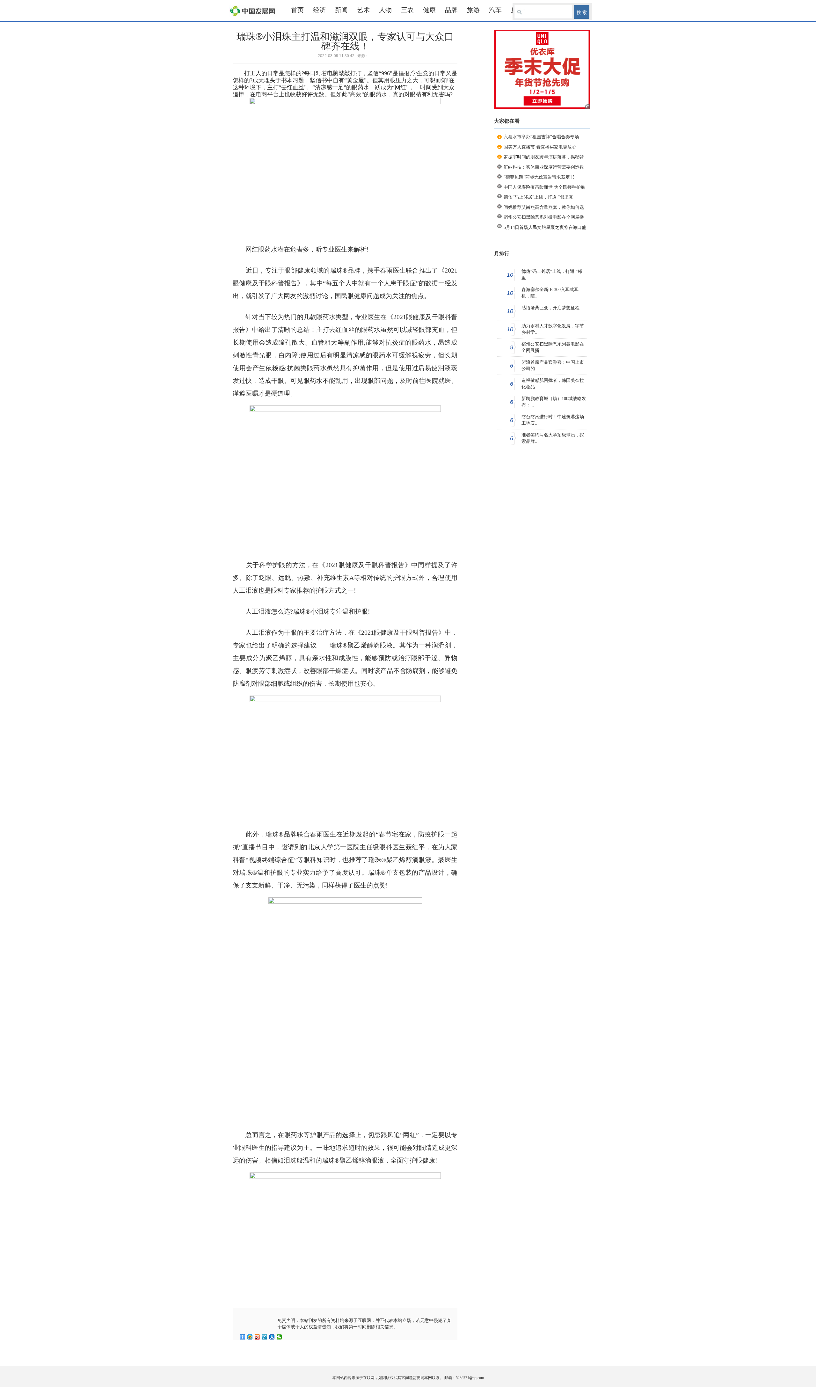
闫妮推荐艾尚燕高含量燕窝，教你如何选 (544, 207)
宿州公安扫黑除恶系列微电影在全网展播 (544, 217)
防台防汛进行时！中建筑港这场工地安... (552, 420)
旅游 (473, 9)
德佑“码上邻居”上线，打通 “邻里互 (538, 197)
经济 (319, 9)
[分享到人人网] (272, 1337)
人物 (385, 9)
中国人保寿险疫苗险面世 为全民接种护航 (544, 187)
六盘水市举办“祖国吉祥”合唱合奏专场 (541, 137)
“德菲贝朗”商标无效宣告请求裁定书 (539, 177)
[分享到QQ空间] (250, 1337)
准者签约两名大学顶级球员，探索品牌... (552, 438)
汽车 (495, 9)
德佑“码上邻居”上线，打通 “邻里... (551, 274)
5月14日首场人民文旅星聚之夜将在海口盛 (545, 227)
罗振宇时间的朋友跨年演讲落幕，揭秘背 (544, 157)
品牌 (451, 9)
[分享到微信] (279, 1337)
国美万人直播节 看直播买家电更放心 (540, 147)
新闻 (341, 9)
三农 (407, 9)
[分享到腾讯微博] (264, 1337)
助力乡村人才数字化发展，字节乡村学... (552, 329)
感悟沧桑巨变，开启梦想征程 (550, 307)
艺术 (363, 9)
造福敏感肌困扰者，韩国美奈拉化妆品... (552, 383)
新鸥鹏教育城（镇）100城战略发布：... (553, 401)
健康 (429, 9)
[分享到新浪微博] (257, 1337)
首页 (297, 9)
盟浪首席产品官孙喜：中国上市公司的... (552, 365)
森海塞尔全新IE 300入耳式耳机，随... (550, 292)
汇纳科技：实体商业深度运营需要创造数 (544, 167)
